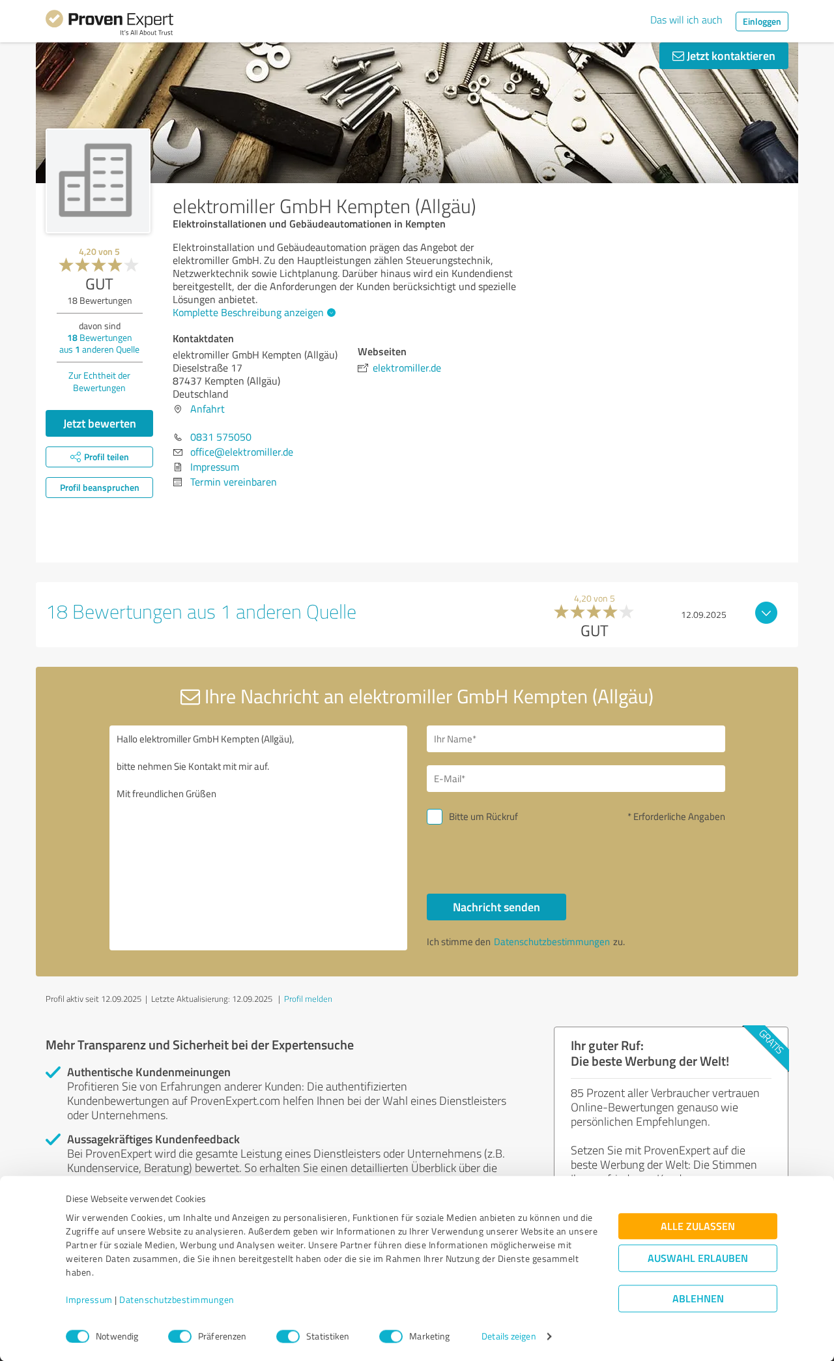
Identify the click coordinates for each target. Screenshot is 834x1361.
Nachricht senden (496, 906)
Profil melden (308, 998)
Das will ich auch (686, 19)
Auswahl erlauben (698, 1258)
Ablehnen (698, 1298)
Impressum (89, 1300)
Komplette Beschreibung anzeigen (248, 312)
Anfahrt (207, 409)
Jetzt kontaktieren (729, 55)
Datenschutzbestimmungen (177, 1300)
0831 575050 (221, 437)
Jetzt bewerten (99, 423)
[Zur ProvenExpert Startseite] (109, 25)
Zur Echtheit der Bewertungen (99, 381)
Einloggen (762, 21)
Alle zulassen (698, 1226)
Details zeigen (509, 1336)
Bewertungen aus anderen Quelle (99, 343)
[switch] (180, 1336)
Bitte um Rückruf (483, 816)
